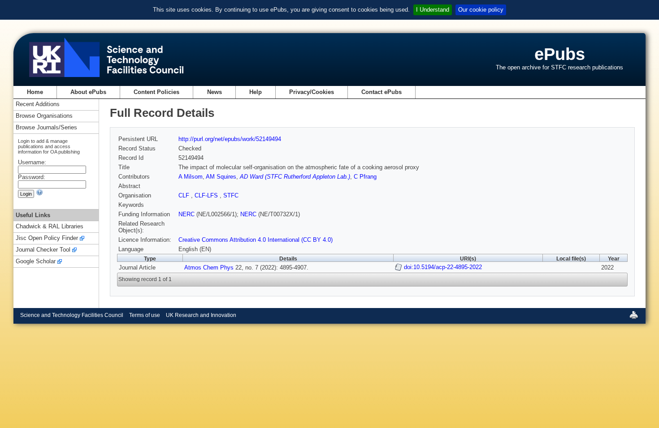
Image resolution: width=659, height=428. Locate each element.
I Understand (432, 9)
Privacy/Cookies (311, 92)
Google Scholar (36, 261)
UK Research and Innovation (201, 315)
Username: (32, 162)
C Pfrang (365, 176)
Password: (31, 177)
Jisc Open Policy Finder (47, 238)
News (214, 92)
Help (255, 92)
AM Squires (221, 176)
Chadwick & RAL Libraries (49, 226)
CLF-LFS (207, 195)
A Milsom (190, 176)
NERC (186, 214)
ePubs (559, 54)
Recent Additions (38, 104)
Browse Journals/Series (46, 127)
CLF (184, 195)
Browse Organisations (44, 116)
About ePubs (88, 92)
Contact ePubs (381, 92)
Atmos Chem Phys (209, 267)
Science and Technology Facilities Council (71, 315)
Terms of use (144, 315)
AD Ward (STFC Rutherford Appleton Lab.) (295, 176)
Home (35, 92)
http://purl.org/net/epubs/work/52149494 (229, 139)
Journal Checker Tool (43, 250)
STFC (230, 195)
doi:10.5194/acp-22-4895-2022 (443, 267)
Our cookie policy (480, 9)
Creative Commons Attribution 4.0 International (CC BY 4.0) (255, 239)
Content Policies (156, 92)
